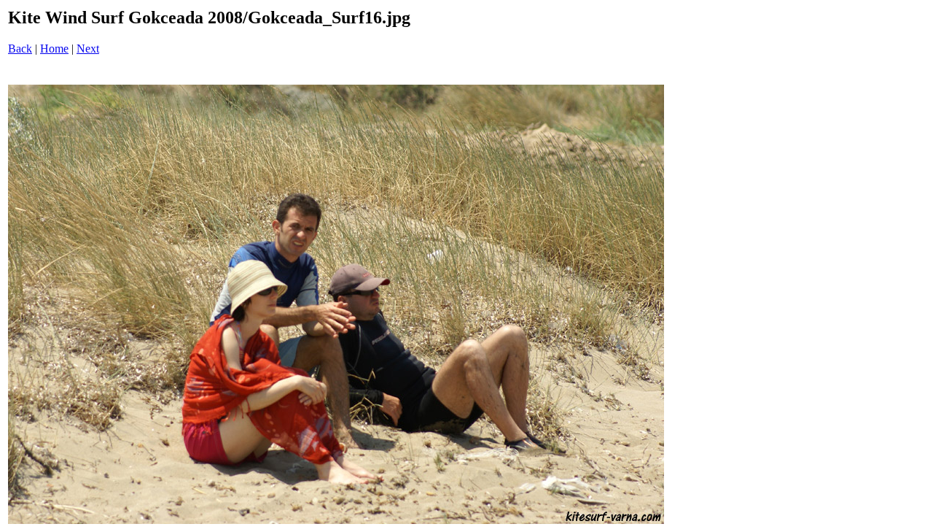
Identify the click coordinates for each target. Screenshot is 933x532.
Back (20, 48)
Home (54, 48)
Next (88, 48)
